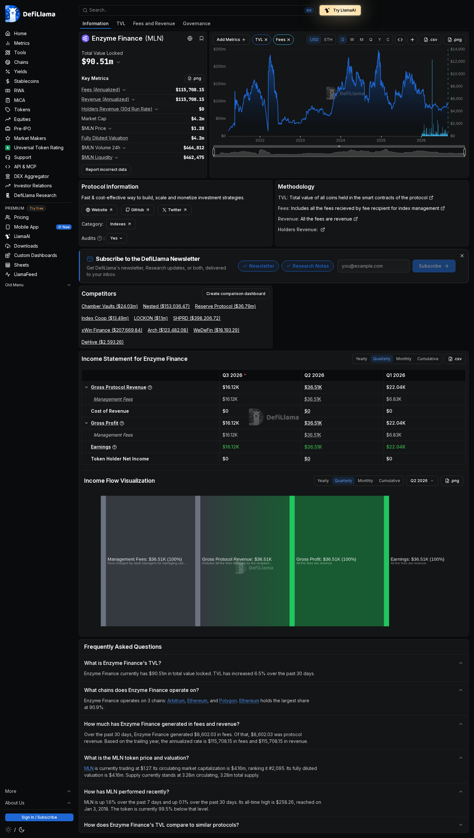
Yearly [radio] (361, 358)
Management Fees (113, 399)
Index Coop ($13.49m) (105, 318)
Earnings (101, 446)
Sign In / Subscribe (39, 817)
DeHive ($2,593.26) (103, 342)
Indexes (118, 224)
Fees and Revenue (154, 23)
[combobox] (197, 10)
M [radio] (361, 39)
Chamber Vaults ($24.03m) (110, 306)
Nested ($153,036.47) (166, 306)
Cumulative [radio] (428, 358)
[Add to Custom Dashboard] (412, 40)
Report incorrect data (106, 169)
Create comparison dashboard (235, 293)
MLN (89, 768)
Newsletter (261, 266)
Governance (197, 23)
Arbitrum (176, 700)
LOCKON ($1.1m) (151, 318)
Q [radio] (370, 39)
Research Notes (311, 266)
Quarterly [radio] (381, 358)
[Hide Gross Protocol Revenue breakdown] (86, 387)
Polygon (228, 700)
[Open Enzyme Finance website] (190, 38)
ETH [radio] (328, 39)
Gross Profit (104, 423)
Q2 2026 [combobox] (419, 480)
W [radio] (352, 39)
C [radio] (388, 39)
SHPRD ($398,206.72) (197, 318)
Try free (36, 208)
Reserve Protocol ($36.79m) (225, 306)
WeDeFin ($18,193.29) (216, 330)
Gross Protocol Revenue (118, 387)
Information (96, 23)
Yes (114, 238)
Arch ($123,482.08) (168, 330)
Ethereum (197, 700)
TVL (120, 23)
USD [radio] (314, 39)
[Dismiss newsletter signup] (462, 256)
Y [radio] (379, 39)
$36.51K (313, 387)
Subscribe (430, 266)
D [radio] (342, 39)
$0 (307, 411)
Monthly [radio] (403, 358)
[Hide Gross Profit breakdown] (86, 423)
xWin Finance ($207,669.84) (112, 330)
